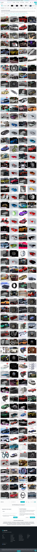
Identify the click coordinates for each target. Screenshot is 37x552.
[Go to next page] (22, 502)
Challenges (28, 536)
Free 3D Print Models (13, 540)
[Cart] (30, 2)
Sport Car (27, 13)
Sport (17, 13)
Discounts (12, 541)
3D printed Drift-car (23, 14)
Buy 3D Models (12, 534)
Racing (21, 13)
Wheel (19, 13)
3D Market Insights (21, 536)
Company (3, 534)
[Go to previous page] (13, 502)
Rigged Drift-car (13, 14)
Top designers (28, 535)
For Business (12, 535)
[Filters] (31, 8)
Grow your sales (20, 535)
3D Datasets (12, 536)
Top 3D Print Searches (21, 540)
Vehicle (15, 13)
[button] (34, 4)
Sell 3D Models (20, 534)
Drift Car (11, 13)
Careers (3, 536)
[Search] (36, 4)
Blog (2, 535)
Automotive (23, 13)
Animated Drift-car (18, 14)
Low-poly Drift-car (8, 14)
